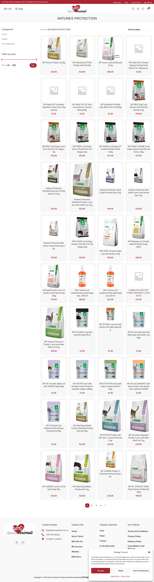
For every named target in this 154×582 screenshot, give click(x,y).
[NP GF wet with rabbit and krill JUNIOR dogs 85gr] (53, 369)
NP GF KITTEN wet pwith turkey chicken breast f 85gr (110, 386)
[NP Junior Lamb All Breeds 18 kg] (110, 48)
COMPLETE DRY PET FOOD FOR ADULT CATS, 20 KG (138, 293)
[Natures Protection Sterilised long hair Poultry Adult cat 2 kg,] (53, 174)
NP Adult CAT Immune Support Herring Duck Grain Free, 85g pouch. (139, 65)
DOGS (5, 39)
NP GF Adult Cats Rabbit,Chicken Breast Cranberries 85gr (54, 428)
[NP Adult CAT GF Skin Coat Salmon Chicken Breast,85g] (82, 90)
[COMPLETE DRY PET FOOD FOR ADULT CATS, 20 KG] (138, 276)
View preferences (141, 570)
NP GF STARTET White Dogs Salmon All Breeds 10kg (138, 489)
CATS (4, 34)
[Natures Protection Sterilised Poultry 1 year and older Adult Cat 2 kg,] (82, 180)
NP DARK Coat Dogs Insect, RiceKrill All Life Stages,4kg (82, 149)
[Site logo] (77, 9)
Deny (121, 570)
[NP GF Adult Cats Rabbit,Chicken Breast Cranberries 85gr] (53, 411)
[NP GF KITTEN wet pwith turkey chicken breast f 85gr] (110, 369)
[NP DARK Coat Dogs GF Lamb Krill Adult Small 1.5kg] (110, 132)
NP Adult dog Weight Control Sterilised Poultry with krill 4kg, (82, 428)
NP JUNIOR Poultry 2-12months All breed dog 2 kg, (110, 474)
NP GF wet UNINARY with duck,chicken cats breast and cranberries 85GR (138, 386)
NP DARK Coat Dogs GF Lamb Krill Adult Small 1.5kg (110, 149)
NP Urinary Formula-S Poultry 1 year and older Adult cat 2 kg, (54, 344)
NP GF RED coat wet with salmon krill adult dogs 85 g (110, 327)
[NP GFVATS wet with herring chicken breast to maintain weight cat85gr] (82, 369)
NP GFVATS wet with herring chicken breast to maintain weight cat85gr (82, 386)
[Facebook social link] (16, 542)
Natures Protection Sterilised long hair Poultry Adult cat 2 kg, (53, 191)
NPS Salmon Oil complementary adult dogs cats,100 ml (110, 293)
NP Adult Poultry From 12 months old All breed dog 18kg (54, 293)
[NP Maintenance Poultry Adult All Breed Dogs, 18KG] (138, 227)
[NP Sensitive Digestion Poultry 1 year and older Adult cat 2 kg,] (138, 416)
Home (43, 30)
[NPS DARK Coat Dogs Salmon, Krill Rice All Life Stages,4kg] (82, 227)
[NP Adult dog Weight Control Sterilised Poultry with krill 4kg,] (82, 411)
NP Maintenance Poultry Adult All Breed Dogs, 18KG (138, 244)
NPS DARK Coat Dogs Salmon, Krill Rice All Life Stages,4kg (82, 244)
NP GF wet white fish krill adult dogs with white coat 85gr (138, 335)
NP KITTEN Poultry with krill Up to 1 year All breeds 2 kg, (110, 438)
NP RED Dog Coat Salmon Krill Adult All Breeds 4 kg (139, 107)
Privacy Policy (125, 576)
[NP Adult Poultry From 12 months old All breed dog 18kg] (53, 276)
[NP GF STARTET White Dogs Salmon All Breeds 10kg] (138, 467)
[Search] (133, 8)
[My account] (138, 8)
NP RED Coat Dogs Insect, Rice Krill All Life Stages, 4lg (53, 149)
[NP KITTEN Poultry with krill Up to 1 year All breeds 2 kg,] (110, 416)
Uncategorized (8, 44)
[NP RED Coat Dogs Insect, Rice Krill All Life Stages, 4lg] (53, 132)
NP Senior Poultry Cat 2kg (53, 63)
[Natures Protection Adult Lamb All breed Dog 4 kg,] (110, 175)
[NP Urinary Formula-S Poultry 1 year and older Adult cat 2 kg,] (53, 322)
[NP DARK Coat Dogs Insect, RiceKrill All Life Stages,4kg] (82, 132)
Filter (33, 65)
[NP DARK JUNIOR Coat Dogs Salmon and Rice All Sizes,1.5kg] (138, 132)
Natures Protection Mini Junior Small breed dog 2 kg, (54, 246)
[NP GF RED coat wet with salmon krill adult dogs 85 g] (110, 314)
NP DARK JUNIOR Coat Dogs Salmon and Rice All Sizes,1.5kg (138, 149)
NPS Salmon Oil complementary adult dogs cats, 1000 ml (82, 293)
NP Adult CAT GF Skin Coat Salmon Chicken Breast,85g (82, 107)
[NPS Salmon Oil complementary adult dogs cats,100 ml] (110, 276)
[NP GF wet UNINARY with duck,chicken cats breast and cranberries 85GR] (138, 369)
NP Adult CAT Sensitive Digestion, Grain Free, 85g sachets (53, 107)
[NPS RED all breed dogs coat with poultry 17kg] (110, 232)
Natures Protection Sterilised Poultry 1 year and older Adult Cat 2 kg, (82, 202)
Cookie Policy (115, 576)
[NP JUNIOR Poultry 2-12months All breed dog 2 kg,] (110, 460)
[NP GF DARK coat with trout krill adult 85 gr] (82, 318)
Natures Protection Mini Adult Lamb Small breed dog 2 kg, (138, 192)
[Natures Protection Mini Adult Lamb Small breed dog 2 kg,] (138, 175)
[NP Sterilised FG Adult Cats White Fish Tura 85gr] (110, 90)
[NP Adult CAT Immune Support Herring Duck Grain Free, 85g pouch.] (138, 48)
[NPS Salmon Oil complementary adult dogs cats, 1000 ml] (82, 276)
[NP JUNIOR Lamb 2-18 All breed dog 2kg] (53, 467)
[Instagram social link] (22, 542)
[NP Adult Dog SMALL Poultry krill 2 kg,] (82, 467)
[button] (149, 552)
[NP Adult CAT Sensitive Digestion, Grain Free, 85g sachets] (53, 90)
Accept (100, 570)
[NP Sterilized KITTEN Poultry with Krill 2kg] (82, 48)
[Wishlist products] (142, 8)
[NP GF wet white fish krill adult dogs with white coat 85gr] (138, 318)
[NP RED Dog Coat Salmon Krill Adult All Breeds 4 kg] (138, 90)
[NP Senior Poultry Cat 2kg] (53, 48)
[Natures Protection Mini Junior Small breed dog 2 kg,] (53, 228)
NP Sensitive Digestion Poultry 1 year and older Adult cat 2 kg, (138, 438)
